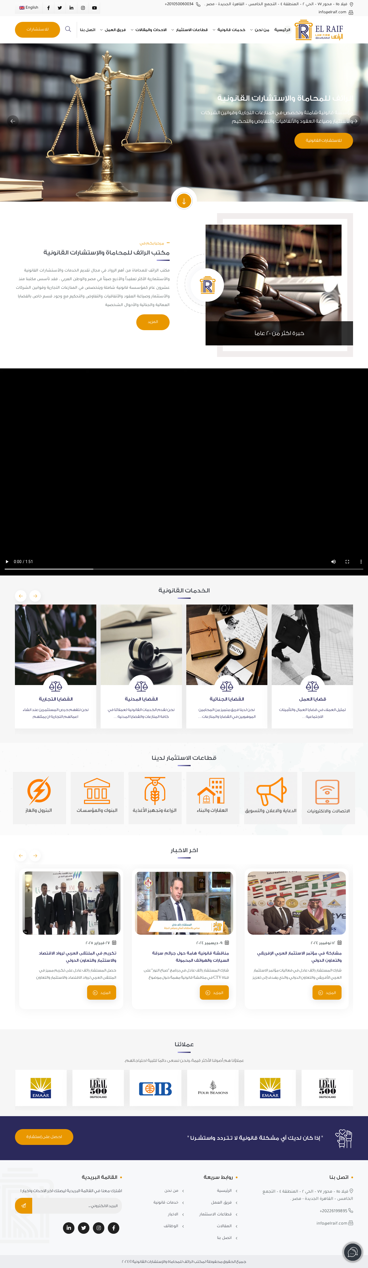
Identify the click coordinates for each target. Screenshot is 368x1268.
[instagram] (98, 1228)
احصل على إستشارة (44, 1137)
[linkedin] (68, 1228)
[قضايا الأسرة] (312, 645)
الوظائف (171, 1226)
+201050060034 (180, 4)
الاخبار (173, 1214)
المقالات (224, 1226)
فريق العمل (115, 30)
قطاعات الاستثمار (191, 30)
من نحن (261, 30)
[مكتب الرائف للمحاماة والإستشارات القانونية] (323, 29)
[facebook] (113, 1228)
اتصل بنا (87, 30)
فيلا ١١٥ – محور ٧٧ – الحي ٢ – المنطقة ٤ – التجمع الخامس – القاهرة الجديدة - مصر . (276, 4)
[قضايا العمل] (227, 645)
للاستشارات (37, 30)
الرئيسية (282, 30)
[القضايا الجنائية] (141, 645)
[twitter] (83, 1228)
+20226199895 (334, 1211)
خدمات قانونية (230, 30)
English (31, 8)
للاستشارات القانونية (324, 140)
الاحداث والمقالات (150, 30)
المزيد (153, 322)
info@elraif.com (333, 12)
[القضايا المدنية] (56, 645)
